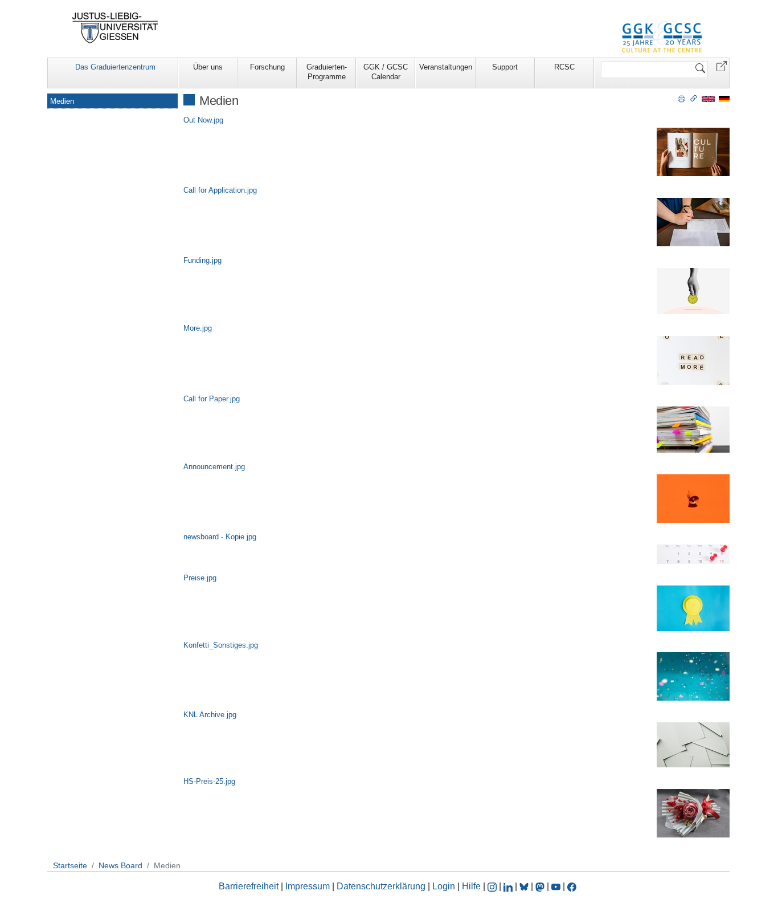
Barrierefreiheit (249, 886)
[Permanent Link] (693, 98)
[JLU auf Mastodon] (541, 886)
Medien (62, 101)
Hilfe (471, 886)
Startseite (70, 865)
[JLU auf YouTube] (555, 886)
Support (505, 67)
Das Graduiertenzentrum (115, 67)
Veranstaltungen (445, 67)
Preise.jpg (199, 578)
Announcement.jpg (214, 466)
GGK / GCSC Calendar (385, 72)
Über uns (208, 67)
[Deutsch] (724, 98)
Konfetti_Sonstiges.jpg (220, 645)
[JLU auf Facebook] (571, 886)
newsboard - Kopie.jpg (219, 536)
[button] (721, 65)
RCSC (564, 67)
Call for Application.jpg (220, 190)
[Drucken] (681, 98)
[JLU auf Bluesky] (525, 886)
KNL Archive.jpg (209, 714)
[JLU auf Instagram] (493, 886)
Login (444, 886)
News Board (120, 865)
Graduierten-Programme (326, 72)
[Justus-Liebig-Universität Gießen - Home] (115, 28)
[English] (708, 98)
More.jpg (197, 328)
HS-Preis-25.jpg (209, 781)
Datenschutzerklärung (381, 886)
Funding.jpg (202, 260)
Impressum (307, 886)
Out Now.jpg (203, 120)
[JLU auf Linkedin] (509, 886)
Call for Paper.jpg (211, 399)
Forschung (267, 67)
